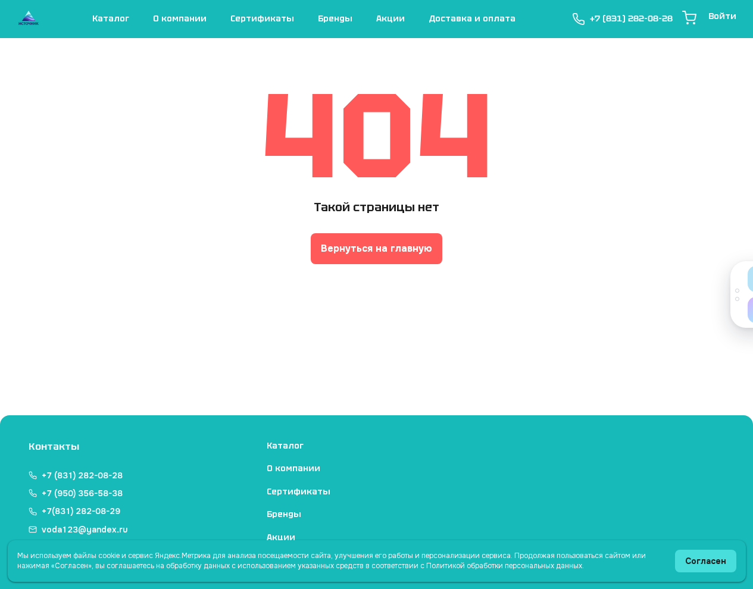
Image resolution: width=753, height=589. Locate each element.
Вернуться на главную (376, 248)
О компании (180, 18)
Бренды (335, 18)
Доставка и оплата (472, 18)
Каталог (110, 18)
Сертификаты (262, 18)
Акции (390, 18)
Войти (722, 16)
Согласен (705, 561)
